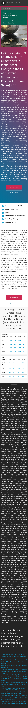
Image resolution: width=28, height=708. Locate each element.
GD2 (11, 340)
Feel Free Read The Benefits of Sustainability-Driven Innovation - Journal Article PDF (14, 661)
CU (15, 340)
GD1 (19, 340)
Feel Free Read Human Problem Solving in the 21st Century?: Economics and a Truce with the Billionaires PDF (14, 697)
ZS (23, 340)
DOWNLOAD (15, 192)
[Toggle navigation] (25, 2)
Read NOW (15, 187)
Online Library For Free (14, 3)
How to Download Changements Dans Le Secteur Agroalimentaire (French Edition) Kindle (14, 671)
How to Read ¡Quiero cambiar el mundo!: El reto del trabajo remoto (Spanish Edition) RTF (14, 656)
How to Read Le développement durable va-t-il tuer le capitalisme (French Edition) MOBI (14, 684)
